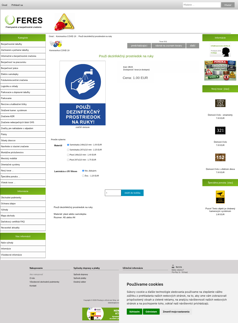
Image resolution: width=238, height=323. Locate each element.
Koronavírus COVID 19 (66, 36)
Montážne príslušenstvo (12, 152)
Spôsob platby (80, 278)
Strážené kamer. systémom (14, 110)
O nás (32, 278)
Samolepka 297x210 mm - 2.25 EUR (86, 150)
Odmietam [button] (151, 311)
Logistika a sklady (9, 86)
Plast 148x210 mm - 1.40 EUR (83, 155)
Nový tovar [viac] (220, 89)
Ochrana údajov (8, 203)
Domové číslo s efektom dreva (220, 169)
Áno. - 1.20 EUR (92, 176)
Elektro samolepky (9, 74)
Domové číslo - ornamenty (220, 115)
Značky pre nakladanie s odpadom (17, 128)
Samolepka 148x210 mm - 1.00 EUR (86, 145)
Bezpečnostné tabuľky (11, 44)
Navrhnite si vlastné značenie (15, 146)
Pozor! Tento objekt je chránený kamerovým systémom (220, 209)
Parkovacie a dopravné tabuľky (15, 92)
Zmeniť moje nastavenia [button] (176, 311)
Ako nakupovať (36, 274)
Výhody (4, 209)
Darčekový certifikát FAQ (13, 221)
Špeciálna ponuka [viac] (220, 182)
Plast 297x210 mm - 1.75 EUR (83, 160)
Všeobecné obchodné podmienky (44, 282)
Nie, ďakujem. (91, 171)
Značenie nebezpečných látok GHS (17, 122)
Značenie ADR (7, 116)
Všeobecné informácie (11, 255)
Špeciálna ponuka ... (10, 176)
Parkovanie (6, 98)
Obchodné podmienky (11, 197)
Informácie (6, 248)
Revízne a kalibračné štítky (14, 104)
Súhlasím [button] (134, 311)
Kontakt (33, 286)
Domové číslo (220, 142)
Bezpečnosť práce (9, 68)
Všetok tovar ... (8, 182)
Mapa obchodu (8, 215)
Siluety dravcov (8, 140)
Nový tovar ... (7, 170)
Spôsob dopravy (81, 274)
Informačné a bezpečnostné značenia (18, 56)
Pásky (4, 134)
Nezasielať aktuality (10, 227)
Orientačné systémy (10, 164)
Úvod (4, 5)
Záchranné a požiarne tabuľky (15, 50)
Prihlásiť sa (17, 5)
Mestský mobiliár (9, 158)
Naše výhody (7, 242)
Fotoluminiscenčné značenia (14, 80)
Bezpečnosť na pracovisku (13, 62)
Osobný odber (80, 282)
